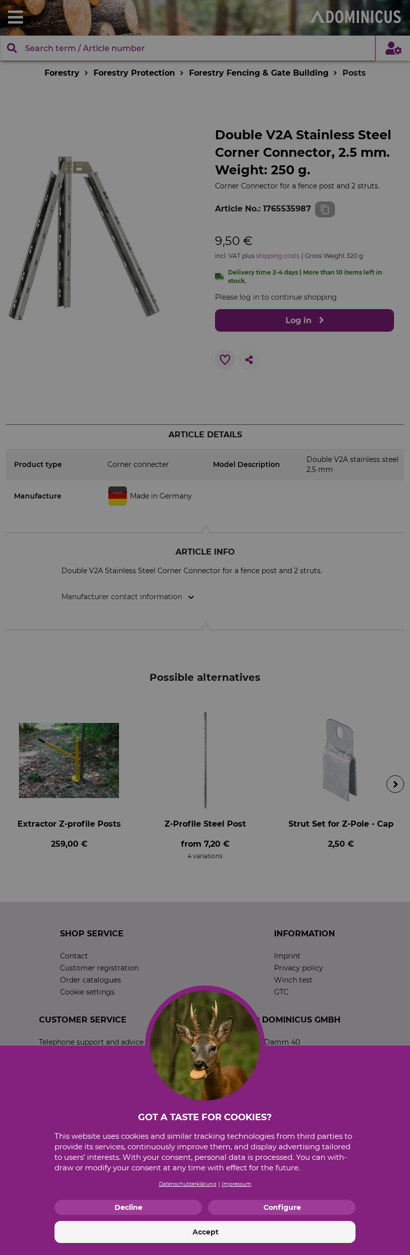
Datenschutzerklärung (187, 1184)
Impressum (237, 1184)
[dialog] (205, 627)
